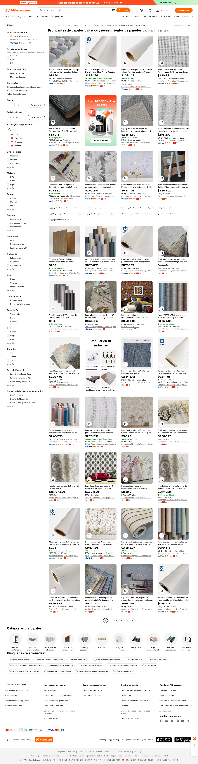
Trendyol (127, 752)
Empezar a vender (166, 695)
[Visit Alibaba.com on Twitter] (171, 721)
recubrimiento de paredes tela (61, 666)
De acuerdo (36, 105)
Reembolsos (126, 706)
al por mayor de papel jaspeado (108, 660)
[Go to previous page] (100, 620)
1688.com (71, 752)
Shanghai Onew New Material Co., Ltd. (137, 87)
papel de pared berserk (158, 660)
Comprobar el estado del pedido (172, 701)
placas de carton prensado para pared (93, 671)
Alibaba (51, 25)
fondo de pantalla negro (124, 671)
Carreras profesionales (15, 706)
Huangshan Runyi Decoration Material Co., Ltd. (101, 271)
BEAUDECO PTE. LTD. (130, 327)
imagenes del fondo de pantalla (59, 671)
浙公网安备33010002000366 (143, 760)
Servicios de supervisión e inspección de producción (59, 712)
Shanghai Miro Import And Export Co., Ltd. (101, 83)
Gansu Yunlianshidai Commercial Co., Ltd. (64, 329)
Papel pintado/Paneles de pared (98, 25)
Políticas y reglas (51, 718)
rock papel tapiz (120, 214)
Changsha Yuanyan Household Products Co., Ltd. (137, 555)
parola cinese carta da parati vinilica (25, 671)
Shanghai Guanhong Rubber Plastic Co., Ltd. (64, 442)
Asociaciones (165, 711)
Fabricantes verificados (92, 690)
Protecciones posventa (54, 706)
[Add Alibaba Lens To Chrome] (44, 739)
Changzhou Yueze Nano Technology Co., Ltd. (137, 609)
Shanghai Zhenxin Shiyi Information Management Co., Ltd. (64, 81)
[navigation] (26, 323)
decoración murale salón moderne (50, 660)
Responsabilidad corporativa (17, 701)
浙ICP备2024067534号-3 (167, 760)
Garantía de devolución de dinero (58, 695)
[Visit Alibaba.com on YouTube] (182, 721)
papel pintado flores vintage (91, 666)
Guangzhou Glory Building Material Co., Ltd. (173, 271)
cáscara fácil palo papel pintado (163, 208)
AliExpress (60, 752)
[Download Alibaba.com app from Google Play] (183, 739)
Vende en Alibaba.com (168, 690)
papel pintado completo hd (164, 214)
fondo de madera (136, 208)
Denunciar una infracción (131, 718)
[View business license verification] (123, 760)
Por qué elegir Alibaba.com (16, 690)
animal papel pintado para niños (94, 214)
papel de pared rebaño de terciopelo (123, 666)
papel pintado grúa (135, 660)
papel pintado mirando (61, 220)
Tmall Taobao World (86, 752)
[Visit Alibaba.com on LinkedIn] (166, 721)
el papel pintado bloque (20, 660)
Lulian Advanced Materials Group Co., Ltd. (173, 329)
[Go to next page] (137, 620)
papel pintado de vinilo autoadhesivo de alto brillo (71, 208)
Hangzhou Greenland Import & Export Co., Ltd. (64, 142)
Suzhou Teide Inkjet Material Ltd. (62, 609)
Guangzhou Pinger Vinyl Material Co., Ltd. (64, 273)
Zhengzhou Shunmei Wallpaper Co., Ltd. (173, 196)
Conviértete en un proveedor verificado (176, 706)
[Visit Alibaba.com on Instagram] (177, 721)
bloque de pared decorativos (63, 214)
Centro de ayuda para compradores (136, 690)
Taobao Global (110, 752)
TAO (120, 752)
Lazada (99, 752)
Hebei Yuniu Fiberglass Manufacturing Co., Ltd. (173, 81)
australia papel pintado (79, 660)
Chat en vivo (126, 695)
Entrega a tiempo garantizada (56, 701)
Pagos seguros (50, 690)
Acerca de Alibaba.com (15, 685)
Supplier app (113, 740)
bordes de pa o (150, 666)
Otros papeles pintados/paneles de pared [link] (132, 25)
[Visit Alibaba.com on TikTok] (188, 721)
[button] (113, 10)
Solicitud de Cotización (92, 695)
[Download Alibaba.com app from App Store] (164, 739)
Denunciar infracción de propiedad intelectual (135, 712)
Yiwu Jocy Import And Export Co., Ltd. (100, 327)
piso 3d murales (140, 214)
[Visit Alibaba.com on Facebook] (161, 721)
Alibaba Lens (18, 740)
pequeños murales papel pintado (110, 208)
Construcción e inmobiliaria (69, 25)
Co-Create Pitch (12, 695)
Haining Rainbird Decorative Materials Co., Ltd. (137, 142)
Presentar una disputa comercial (134, 701)
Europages (138, 752)
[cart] (150, 11)
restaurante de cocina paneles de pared (26, 666)
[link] (194, 738)
